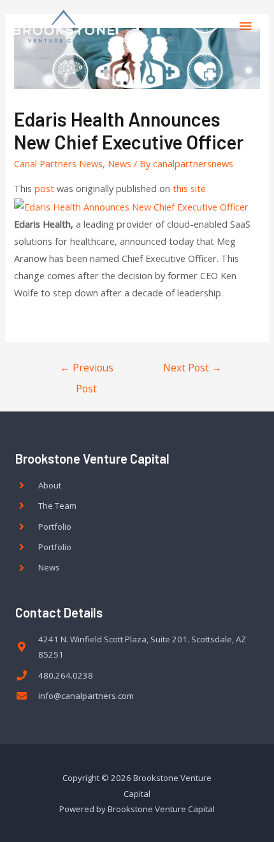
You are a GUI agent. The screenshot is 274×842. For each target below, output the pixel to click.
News (119, 163)
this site (189, 188)
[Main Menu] (245, 26)
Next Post (192, 368)
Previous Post (86, 370)
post (44, 188)
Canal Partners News (58, 163)
